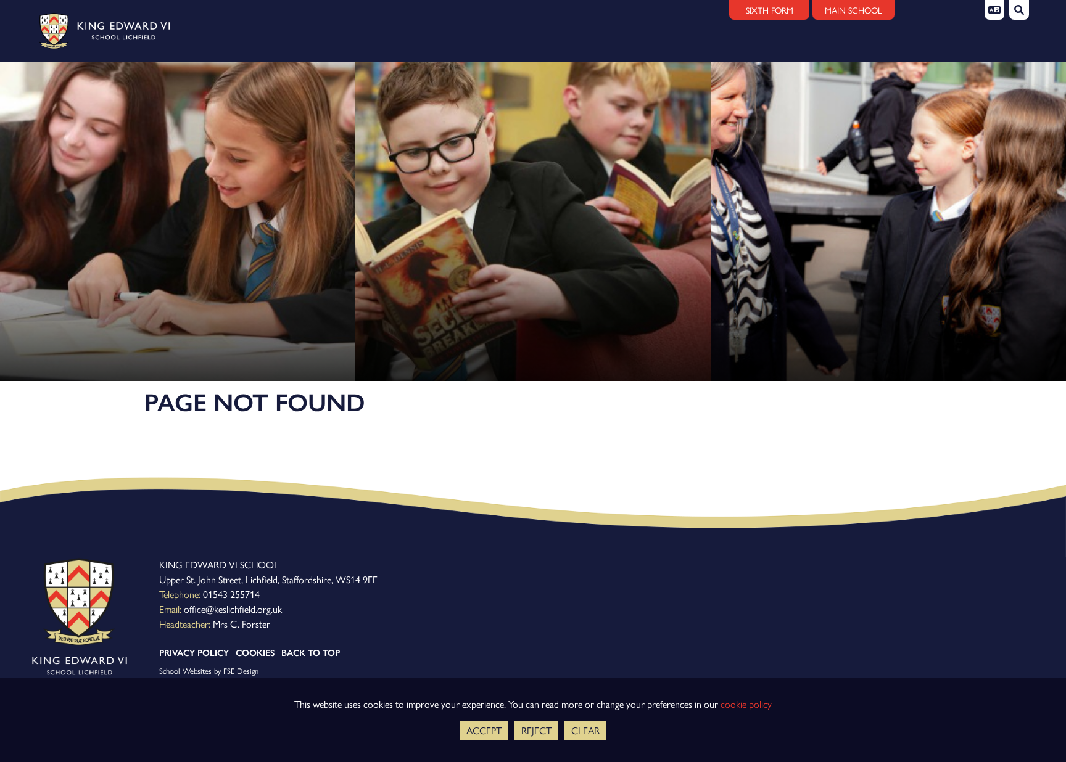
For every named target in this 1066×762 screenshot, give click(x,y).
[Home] (100, 30)
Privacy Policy (194, 652)
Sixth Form (769, 10)
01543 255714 (231, 594)
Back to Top (310, 652)
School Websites (185, 670)
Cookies (255, 652)
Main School (853, 10)
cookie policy (746, 704)
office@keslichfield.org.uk (233, 609)
